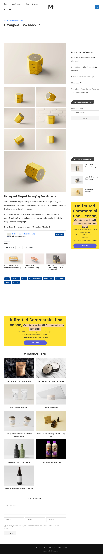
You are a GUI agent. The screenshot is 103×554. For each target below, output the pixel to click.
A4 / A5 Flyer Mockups (89, 190)
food (24, 278)
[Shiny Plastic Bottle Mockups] (51, 449)
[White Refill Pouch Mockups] (19, 394)
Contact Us (8, 10)
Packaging (60, 278)
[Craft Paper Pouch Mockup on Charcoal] (19, 368)
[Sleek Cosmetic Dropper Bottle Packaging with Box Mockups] (56, 258)
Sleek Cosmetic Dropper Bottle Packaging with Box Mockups (55, 267)
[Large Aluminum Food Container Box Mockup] (13, 258)
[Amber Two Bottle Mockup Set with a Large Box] (51, 421)
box (7, 278)
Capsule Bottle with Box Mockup (91, 178)
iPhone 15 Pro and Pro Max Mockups (91, 166)
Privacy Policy (49, 547)
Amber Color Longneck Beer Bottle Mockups (19, 488)
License (35, 4)
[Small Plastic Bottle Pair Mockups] (19, 449)
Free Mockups (16, 4)
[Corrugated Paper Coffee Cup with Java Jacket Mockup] (19, 421)
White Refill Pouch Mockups (19, 407)
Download (59, 234)
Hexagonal (48, 278)
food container (35, 278)
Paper (8, 282)
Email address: (77, 109)
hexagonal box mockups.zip (23, 234)
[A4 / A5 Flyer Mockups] (77, 192)
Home (6, 4)
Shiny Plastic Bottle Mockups (51, 462)
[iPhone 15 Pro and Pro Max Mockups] (77, 168)
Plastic (16, 282)
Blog (27, 4)
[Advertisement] (40, 34)
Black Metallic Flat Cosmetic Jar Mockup (51, 381)
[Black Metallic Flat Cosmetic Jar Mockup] (51, 368)
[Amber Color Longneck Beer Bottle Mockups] (19, 476)
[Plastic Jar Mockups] (51, 394)
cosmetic (15, 278)
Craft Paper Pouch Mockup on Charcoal (19, 381)
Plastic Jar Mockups (51, 407)
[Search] (97, 7)
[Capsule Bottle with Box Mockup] (77, 180)
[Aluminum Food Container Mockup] (34, 258)
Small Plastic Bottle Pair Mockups (19, 462)
